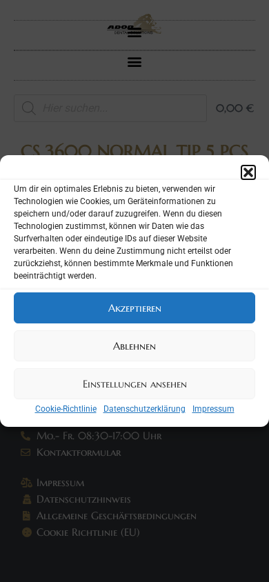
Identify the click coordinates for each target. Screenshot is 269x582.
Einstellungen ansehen (135, 383)
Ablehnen (134, 345)
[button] (248, 172)
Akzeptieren (134, 307)
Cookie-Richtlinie (66, 409)
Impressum (213, 409)
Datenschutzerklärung (144, 409)
